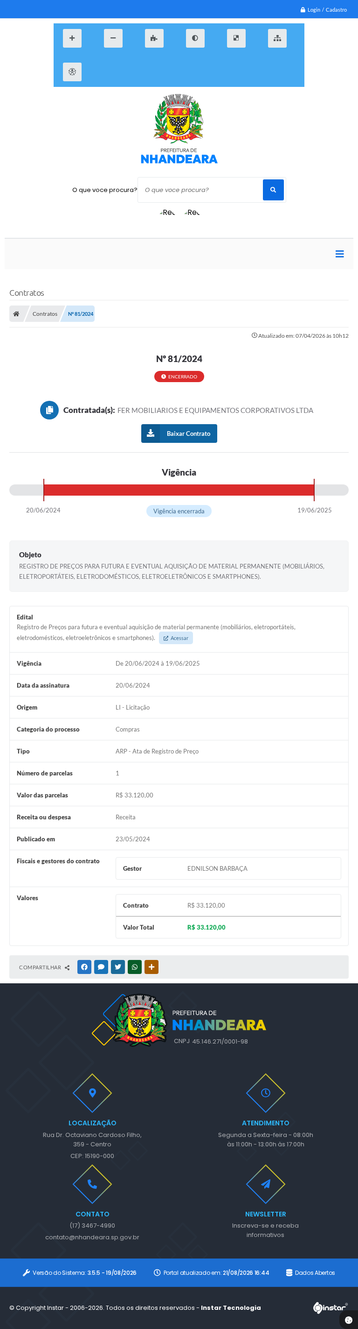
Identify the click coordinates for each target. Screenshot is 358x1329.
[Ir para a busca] (148, 72)
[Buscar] (273, 189)
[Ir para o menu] (126, 72)
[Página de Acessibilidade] (72, 72)
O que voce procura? (105, 189)
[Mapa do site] (277, 38)
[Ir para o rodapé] (171, 72)
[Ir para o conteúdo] (104, 72)
